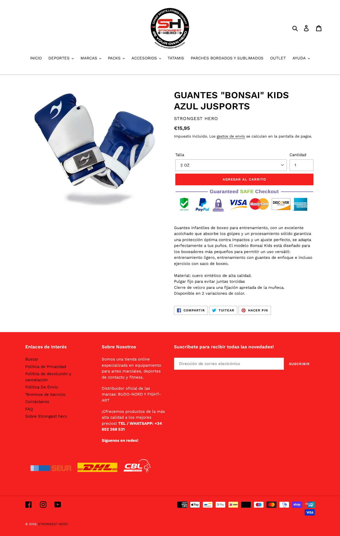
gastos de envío (231, 136)
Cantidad (298, 154)
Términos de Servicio (45, 394)
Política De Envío (41, 387)
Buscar (31, 359)
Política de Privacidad (45, 366)
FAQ (29, 409)
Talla (179, 154)
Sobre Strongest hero (46, 416)
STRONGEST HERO (53, 524)
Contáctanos (37, 401)
